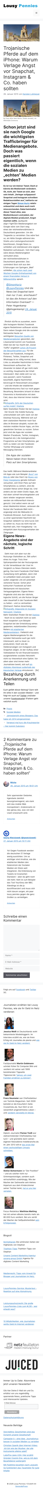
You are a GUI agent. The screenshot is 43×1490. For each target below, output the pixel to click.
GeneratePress (21, 1486)
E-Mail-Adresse (10, 1403)
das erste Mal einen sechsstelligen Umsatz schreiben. (19, 1148)
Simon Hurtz (24, 203)
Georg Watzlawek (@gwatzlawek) (19, 838)
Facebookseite (18, 698)
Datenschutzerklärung (13, 1417)
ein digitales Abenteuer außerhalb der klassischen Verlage (19, 667)
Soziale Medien (14, 712)
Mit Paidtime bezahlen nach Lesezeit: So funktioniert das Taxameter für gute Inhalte (21, 1468)
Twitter (23, 695)
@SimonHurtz (14, 284)
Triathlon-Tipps (10, 1249)
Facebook (20, 989)
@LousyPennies (15, 288)
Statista (35, 409)
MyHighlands (9, 1242)
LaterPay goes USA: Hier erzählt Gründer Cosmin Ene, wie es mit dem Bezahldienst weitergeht (20, 1458)
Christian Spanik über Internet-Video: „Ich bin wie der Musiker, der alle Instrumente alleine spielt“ (20, 1448)
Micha (13, 782)
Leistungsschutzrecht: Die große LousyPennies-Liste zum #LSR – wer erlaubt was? (20, 1306)
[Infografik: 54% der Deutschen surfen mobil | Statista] (21, 406)
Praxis (9, 709)
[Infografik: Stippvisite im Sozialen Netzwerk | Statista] (21, 612)
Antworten (11, 819)
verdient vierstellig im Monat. (21, 1113)
